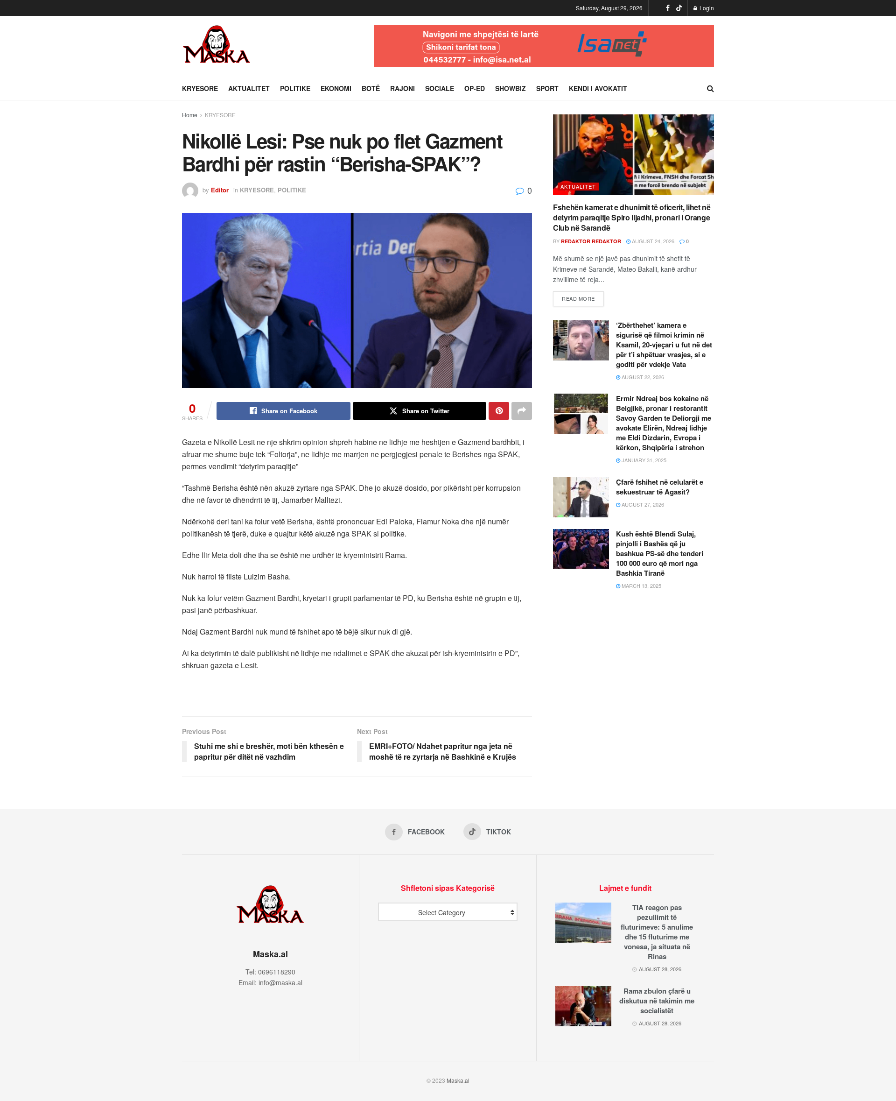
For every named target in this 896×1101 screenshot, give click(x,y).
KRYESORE (220, 115)
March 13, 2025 (640, 585)
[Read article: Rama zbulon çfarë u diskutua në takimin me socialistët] (583, 1006)
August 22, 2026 (642, 377)
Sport (547, 88)
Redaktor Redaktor (591, 241)
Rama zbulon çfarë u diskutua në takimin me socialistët (656, 1001)
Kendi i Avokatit (598, 88)
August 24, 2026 (652, 241)
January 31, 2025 (643, 460)
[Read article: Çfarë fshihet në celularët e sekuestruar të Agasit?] (581, 497)
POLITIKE (295, 88)
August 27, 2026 (642, 504)
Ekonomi (336, 88)
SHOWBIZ (510, 88)
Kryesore (200, 88)
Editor (220, 189)
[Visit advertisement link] (544, 46)
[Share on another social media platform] (521, 411)
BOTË (371, 88)
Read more (583, 298)
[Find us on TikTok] (679, 8)
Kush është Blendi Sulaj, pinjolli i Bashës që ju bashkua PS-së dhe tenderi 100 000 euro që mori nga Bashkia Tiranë (659, 553)
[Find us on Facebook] (668, 8)
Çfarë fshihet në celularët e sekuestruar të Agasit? (659, 487)
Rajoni (402, 88)
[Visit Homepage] (217, 46)
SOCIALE (439, 88)
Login (706, 8)
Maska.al (458, 1080)
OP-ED (474, 88)
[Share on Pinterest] (499, 411)
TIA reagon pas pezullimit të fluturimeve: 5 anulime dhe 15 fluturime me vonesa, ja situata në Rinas (657, 931)
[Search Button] (710, 88)
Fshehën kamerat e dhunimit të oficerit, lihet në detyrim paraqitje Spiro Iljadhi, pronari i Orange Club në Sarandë (632, 217)
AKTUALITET (249, 88)
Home (189, 115)
